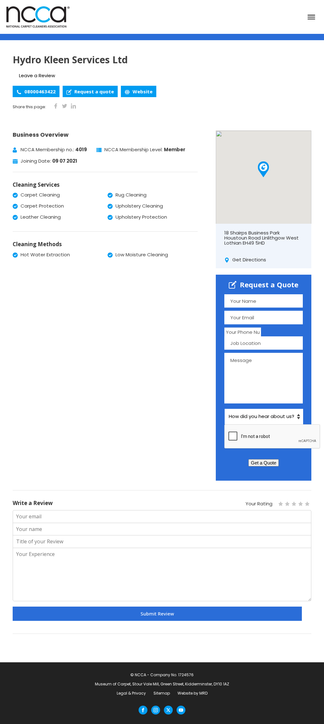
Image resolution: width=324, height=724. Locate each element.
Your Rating (259, 503)
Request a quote (93, 91)
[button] (263, 169)
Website (142, 91)
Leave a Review (37, 75)
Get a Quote (263, 462)
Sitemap (161, 693)
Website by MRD (193, 693)
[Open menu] (311, 17)
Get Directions (248, 259)
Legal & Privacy (131, 693)
